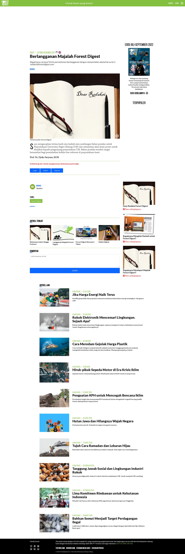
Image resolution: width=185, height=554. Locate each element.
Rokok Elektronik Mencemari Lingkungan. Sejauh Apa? (103, 319)
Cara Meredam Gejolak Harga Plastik (99, 344)
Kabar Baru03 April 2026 (82, 418)
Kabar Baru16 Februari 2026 (83, 490)
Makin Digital (104, 242)
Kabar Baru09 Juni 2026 (81, 314)
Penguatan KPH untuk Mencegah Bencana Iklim (107, 395)
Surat (32, 52)
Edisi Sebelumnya (137, 93)
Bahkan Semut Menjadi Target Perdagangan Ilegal (104, 520)
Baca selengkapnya (133, 209)
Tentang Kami (60, 548)
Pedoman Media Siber (83, 548)
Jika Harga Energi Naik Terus (93, 294)
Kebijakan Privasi (98, 548)
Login (35, 170)
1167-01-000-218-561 (124, 543)
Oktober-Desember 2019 (45, 52)
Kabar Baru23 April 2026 (82, 392)
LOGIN (177, 3)
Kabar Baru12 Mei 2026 (81, 367)
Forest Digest (36, 201)
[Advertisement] (92, 25)
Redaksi (32, 69)
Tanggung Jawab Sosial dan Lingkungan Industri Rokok (107, 470)
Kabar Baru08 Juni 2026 (81, 341)
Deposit (57, 170)
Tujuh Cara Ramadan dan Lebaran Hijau (101, 446)
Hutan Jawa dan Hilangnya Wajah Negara (102, 421)
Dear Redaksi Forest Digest (135, 206)
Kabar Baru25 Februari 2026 (83, 465)
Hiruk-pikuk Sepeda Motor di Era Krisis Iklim (105, 370)
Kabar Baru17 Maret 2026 (82, 442)
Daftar (45, 170)
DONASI (170, 3)
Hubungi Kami (70, 548)
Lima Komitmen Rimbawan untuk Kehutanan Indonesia (105, 495)
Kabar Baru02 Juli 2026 (81, 291)
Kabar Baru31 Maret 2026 (82, 515)
